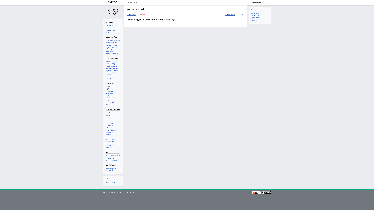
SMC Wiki (114, 2)
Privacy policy (108, 192)
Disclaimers (131, 192)
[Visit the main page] (113, 11)
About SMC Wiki (119, 192)
